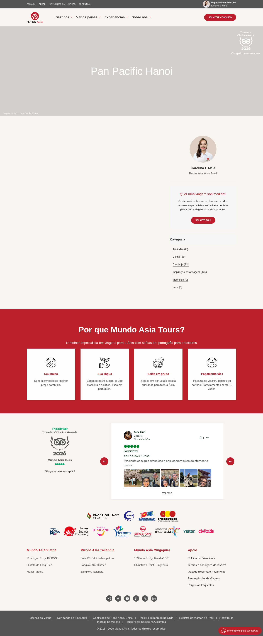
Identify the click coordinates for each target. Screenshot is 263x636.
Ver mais (167, 492)
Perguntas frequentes (201, 585)
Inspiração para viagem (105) (190, 271)
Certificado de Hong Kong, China (112, 617)
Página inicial (9, 113)
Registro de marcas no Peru (196, 617)
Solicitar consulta (220, 17)
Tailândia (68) (180, 249)
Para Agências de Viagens (204, 578)
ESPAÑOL (31, 4)
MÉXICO (72, 4)
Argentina (84, 4)
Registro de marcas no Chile (156, 617)
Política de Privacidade (202, 558)
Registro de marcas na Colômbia (145, 621)
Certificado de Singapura (72, 617)
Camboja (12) (181, 264)
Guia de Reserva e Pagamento (206, 571)
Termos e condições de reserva (207, 564)
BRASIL (42, 4)
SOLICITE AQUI (203, 220)
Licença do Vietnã (41, 617)
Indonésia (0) (180, 279)
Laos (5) (177, 287)
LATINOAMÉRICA (57, 4)
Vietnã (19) (179, 256)
